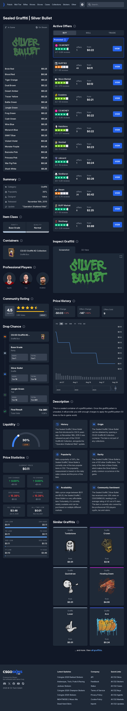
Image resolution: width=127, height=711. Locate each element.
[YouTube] (19, 683)
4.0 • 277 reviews (62, 133)
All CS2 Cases (116, 686)
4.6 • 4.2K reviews (62, 181)
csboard (62, 158)
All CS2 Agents (117, 695)
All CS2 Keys (116, 690)
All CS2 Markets (117, 699)
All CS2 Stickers (117, 682)
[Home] (4, 5)
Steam (61, 189)
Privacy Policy (96, 695)
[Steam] (24, 683)
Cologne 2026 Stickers (66, 695)
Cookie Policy (96, 699)
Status (93, 686)
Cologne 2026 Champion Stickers (71, 690)
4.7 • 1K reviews (61, 212)
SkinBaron (63, 174)
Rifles (25, 4)
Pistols (9, 4)
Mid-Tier (17, 4)
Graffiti (44, 187)
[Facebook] (15, 683)
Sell (88, 33)
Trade (112, 33)
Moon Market (64, 79)
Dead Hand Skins (64, 704)
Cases (47, 4)
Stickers (66, 4)
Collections (56, 4)
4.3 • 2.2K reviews (62, 228)
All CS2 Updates (117, 704)
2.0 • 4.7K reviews (62, 197)
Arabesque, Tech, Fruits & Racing (71, 682)
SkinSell (62, 142)
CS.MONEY (64, 45)
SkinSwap (63, 221)
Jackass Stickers (64, 686)
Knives (32, 4)
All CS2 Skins (116, 677)
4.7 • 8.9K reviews (62, 52)
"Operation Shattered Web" (34, 206)
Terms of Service (98, 690)
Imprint (93, 704)
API (92, 677)
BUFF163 (62, 63)
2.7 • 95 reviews (61, 70)
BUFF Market (64, 205)
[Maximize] (121, 256)
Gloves (40, 4)
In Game (11, 27)
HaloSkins (63, 126)
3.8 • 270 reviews (62, 86)
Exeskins (62, 95)
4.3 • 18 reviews (61, 165)
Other (74, 4)
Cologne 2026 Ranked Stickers (70, 677)
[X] (10, 683)
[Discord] (5, 683)
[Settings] (82, 4)
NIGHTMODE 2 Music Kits (67, 699)
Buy (65, 33)
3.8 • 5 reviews (61, 149)
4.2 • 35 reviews (61, 102)
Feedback (95, 682)
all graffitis (96, 650)
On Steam (43, 27)
